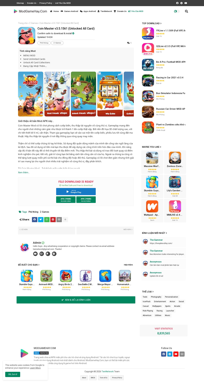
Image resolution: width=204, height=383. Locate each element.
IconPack (146, 301)
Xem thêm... (24, 172)
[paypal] (48, 254)
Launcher (170, 311)
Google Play (76, 192)
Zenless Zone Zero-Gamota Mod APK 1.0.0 (176, 166)
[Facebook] (34, 219)
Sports (167, 306)
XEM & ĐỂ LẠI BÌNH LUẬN (77, 300)
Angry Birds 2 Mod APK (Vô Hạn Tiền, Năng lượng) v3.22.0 (67, 284)
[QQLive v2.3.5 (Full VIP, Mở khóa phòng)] (148, 49)
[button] (187, 11)
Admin (37, 242)
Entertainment (160, 301)
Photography (156, 297)
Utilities (158, 315)
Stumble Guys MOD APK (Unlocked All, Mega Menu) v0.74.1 (27, 284)
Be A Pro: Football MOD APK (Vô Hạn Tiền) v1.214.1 (171, 62)
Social (181, 301)
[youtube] (35, 254)
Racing (159, 311)
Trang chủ (22, 23)
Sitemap (20, 3)
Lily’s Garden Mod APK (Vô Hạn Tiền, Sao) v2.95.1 (176, 190)
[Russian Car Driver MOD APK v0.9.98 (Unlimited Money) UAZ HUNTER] (148, 112)
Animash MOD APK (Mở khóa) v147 (47, 284)
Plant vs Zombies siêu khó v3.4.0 (171, 124)
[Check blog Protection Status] (41, 354)
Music (167, 315)
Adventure (147, 315)
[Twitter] (40, 219)
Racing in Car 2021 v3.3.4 (169, 77)
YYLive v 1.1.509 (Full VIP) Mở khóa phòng (171, 30)
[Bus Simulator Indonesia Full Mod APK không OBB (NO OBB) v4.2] (148, 96)
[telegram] (54, 254)
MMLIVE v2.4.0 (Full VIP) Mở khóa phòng (176, 215)
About (84, 378)
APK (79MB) (66, 199)
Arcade (177, 306)
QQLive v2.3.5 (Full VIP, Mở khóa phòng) (171, 46)
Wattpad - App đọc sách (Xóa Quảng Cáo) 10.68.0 (153, 215)
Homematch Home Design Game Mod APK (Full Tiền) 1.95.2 (125, 284)
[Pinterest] (53, 219)
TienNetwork (106, 11)
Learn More (35, 368)
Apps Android (89, 11)
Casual (146, 306)
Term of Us (103, 378)
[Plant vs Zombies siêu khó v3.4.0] (148, 127)
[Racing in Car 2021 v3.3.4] (148, 80)
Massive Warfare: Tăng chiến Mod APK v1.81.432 (153, 166)
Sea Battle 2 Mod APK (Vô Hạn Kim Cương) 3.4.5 (86, 284)
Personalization (171, 297)
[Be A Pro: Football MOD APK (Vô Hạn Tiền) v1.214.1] (148, 65)
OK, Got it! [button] (12, 374)
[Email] (59, 219)
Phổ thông (44, 43)
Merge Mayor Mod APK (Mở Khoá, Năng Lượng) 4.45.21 (106, 284)
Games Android (71, 11)
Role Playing (148, 311)
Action (172, 301)
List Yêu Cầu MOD (63, 3)
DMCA (93, 378)
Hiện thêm (128, 265)
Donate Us (32, 3)
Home (56, 11)
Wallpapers (156, 306)
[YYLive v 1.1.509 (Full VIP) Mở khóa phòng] (148, 33)
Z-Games (33, 23)
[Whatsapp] (47, 219)
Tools (145, 297)
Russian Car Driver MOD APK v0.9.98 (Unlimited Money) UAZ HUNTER (171, 109)
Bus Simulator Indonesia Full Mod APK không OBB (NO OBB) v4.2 (171, 93)
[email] (41, 254)
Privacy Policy (45, 3)
